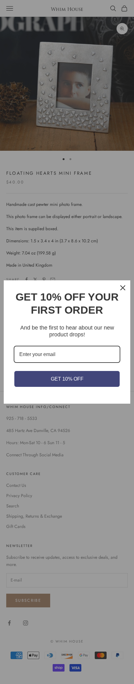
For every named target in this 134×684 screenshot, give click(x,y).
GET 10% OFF (67, 379)
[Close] (122, 287)
